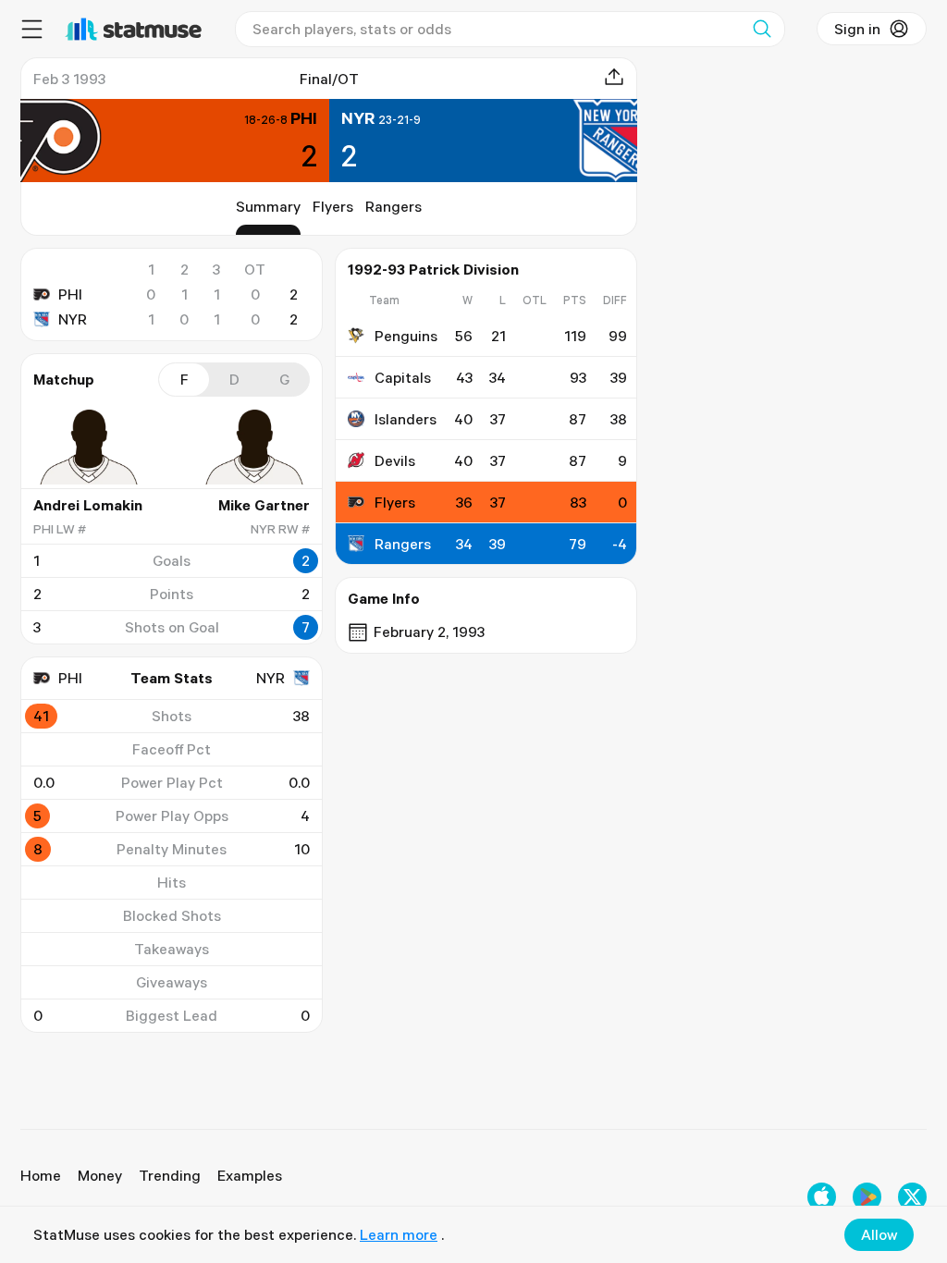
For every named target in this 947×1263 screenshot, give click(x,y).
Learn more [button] (398, 1234)
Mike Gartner (264, 505)
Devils (395, 460)
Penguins (406, 335)
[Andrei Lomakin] (88, 446)
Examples (249, 1175)
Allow (879, 1234)
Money (100, 1175)
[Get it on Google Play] (867, 1197)
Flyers (333, 206)
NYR (72, 319)
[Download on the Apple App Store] (821, 1197)
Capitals (403, 377)
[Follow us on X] (912, 1197)
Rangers (393, 206)
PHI (70, 294)
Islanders (406, 419)
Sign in (857, 28)
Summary (268, 206)
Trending (170, 1175)
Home (40, 1175)
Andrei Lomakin (87, 505)
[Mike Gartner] (254, 446)
